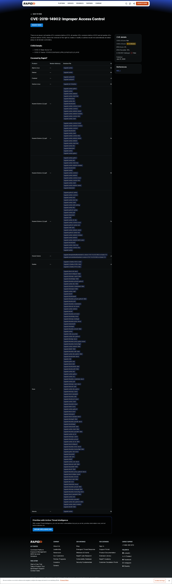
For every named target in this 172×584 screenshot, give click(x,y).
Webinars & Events (82, 552)
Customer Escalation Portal (108, 562)
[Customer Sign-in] (133, 3)
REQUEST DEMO (36, 25)
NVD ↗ (119, 70)
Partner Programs (59, 559)
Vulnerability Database (84, 559)
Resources (80, 3)
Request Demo (142, 3)
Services (70, 3)
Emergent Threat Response (85, 549)
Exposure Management (38, 552)
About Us (56, 546)
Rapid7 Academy (105, 559)
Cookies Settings (160, 580)
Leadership (57, 549)
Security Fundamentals (84, 562)
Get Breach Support (37, 568)
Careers (56, 565)
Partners (89, 3)
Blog (77, 546)
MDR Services (35, 554)
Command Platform (37, 550)
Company (98, 3)
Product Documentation (107, 552)
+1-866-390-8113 (128, 545)
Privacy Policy (64, 580)
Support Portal (104, 549)
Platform (61, 3)
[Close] (169, 581)
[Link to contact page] (130, 3)
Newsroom (57, 552)
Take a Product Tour (37, 566)
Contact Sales (35, 571)
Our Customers (58, 556)
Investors (56, 562)
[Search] (126, 3)
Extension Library (105, 556)
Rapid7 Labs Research (84, 556)
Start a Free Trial (36, 564)
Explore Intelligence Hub (43, 529)
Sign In (101, 546)
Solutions (33, 556)
